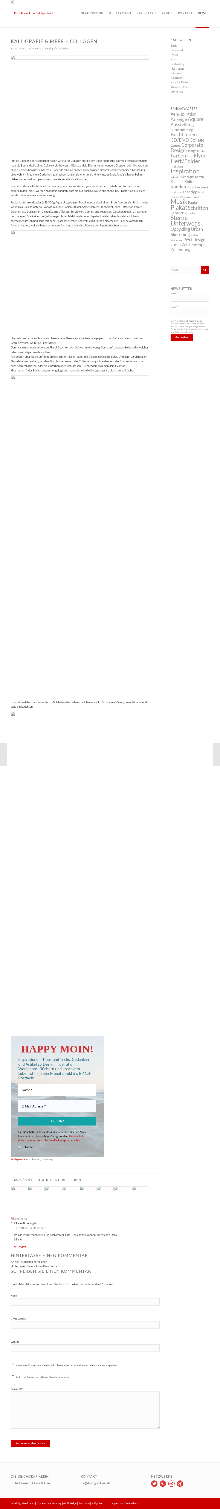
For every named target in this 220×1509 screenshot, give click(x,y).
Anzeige (179, 119)
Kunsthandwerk (198, 187)
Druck (174, 55)
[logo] (32, 13)
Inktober (177, 166)
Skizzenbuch (190, 213)
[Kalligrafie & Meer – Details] (216, 754)
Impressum (117, 1503)
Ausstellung (182, 124)
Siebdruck (177, 213)
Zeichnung (180, 250)
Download (177, 50)
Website (15, 1342)
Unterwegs (47, 1159)
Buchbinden (33, 1159)
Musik (179, 202)
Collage (197, 140)
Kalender (175, 177)
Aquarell (197, 119)
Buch (174, 45)
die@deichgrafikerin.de (95, 1483)
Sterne (179, 218)
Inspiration (185, 171)
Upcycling (180, 229)
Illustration (177, 68)
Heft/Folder (185, 161)
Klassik (177, 182)
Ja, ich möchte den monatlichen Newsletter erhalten (42, 1377)
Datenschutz (131, 1503)
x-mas (176, 245)
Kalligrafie (52, 49)
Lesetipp (190, 192)
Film (190, 156)
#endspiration (184, 114)
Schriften (198, 208)
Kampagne (187, 177)
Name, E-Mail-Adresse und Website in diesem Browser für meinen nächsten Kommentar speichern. (67, 1365)
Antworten (20, 1246)
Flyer (200, 156)
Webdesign (195, 240)
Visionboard (177, 240)
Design (191, 151)
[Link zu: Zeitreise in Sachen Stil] (88, 1193)
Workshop (64, 49)
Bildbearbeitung (182, 130)
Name (15, 1296)
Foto (173, 59)
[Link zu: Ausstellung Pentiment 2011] (122, 1195)
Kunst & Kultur (180, 82)
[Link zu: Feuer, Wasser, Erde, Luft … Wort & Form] (105, 1195)
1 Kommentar (34, 49)
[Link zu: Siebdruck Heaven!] (19, 1195)
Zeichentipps (193, 245)
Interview (176, 73)
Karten (199, 177)
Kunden (178, 187)
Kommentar (18, 1389)
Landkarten (176, 192)
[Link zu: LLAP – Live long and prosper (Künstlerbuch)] (36, 1195)
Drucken (201, 151)
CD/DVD (180, 140)
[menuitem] (92, 13)
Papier (193, 203)
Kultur (189, 182)
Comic (176, 145)
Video (194, 235)
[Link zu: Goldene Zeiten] (140, 1195)
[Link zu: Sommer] (53, 1193)
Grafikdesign (178, 64)
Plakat (179, 208)
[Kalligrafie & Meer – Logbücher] (3, 754)
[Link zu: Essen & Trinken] (71, 1195)
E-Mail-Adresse (20, 1319)
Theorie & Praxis (181, 87)
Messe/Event (190, 197)
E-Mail (174, 307)
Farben (178, 156)
